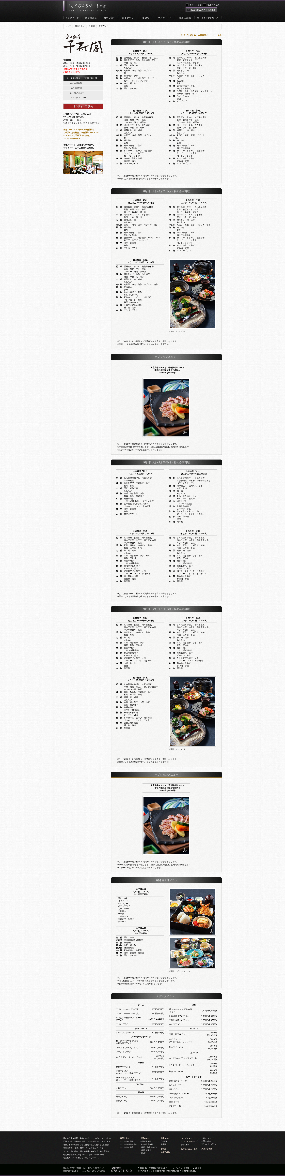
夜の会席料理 (76, 88)
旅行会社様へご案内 (189, 1149)
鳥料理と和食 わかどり (149, 1147)
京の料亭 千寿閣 (147, 1144)
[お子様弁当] (193, 912)
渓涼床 (143, 1153)
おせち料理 (185, 1145)
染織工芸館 (184, 18)
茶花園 (163, 1144)
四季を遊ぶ (91, 18)
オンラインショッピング (208, 18)
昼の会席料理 (76, 83)
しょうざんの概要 (126, 1141)
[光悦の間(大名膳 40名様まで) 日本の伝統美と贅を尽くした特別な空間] (64, 175)
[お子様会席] (193, 953)
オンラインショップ (189, 1141)
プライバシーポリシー (209, 1144)
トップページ (72, 18)
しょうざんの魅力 (126, 1147)
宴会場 (146, 18)
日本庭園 (164, 1141)
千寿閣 (92, 26)
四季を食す (109, 18)
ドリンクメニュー (78, 97)
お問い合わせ (206, 1141)
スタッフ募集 (206, 1149)
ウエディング (186, 1138)
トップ (68, 26)
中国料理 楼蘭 (146, 1141)
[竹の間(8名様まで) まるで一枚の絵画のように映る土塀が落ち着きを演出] (63, 175)
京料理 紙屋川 (146, 1150)
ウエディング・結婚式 (165, 18)
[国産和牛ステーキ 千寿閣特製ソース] (166, 407)
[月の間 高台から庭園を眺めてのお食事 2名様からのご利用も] (84, 162)
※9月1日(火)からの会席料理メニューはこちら (201, 35)
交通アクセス (206, 1138)
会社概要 (197, 1168)
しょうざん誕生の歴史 (128, 1144)
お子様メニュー (77, 93)
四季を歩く (127, 18)
